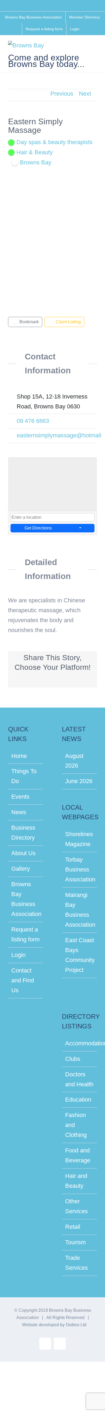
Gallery (20, 868)
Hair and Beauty (76, 1181)
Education (78, 1099)
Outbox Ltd (76, 1324)
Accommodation (79, 1043)
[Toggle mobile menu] (95, 47)
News (18, 812)
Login (18, 955)
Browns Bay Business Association (25, 899)
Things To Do (24, 776)
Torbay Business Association (79, 869)
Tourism (75, 1242)
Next (85, 93)
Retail (72, 1226)
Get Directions (38, 528)
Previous (61, 93)
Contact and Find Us (22, 980)
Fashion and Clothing (76, 1125)
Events (20, 796)
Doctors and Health (79, 1079)
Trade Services (76, 1262)
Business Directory (23, 832)
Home (19, 756)
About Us (23, 853)
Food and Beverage (77, 1155)
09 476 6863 (33, 421)
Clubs (72, 1058)
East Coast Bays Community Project (79, 955)
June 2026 (78, 781)
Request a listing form (25, 934)
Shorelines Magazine (79, 839)
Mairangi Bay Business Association (79, 910)
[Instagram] (25, 449)
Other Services (76, 1206)
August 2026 (74, 761)
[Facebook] (13, 449)
